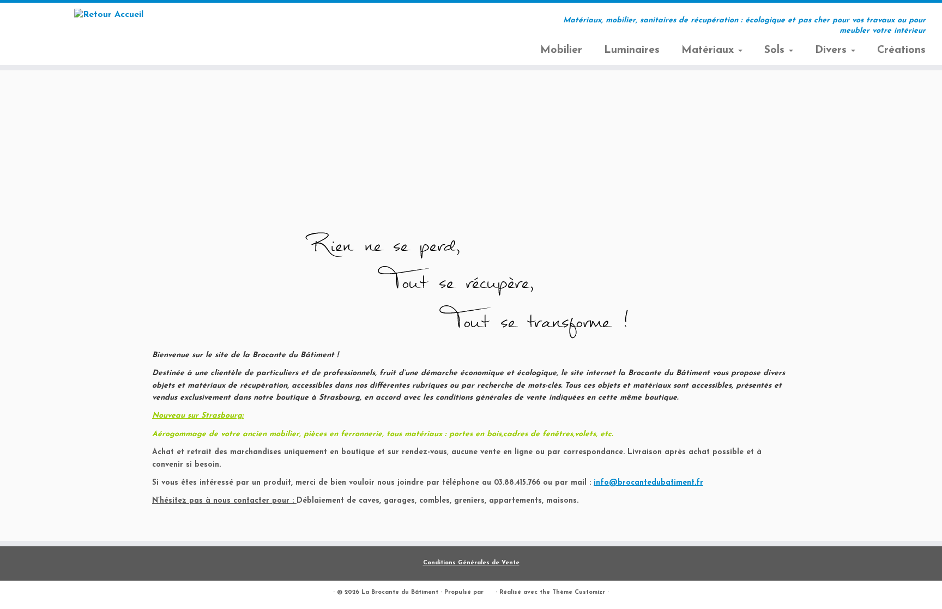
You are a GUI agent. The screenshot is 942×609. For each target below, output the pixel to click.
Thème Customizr (578, 592)
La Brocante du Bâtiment (399, 592)
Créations (901, 50)
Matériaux (709, 50)
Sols (776, 50)
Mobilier (561, 50)
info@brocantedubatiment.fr (648, 483)
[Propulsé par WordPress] (489, 590)
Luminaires (632, 50)
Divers (832, 50)
